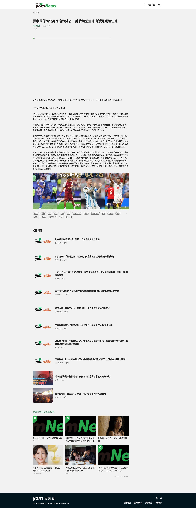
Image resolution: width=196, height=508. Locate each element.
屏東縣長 (68, 217)
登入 (160, 5)
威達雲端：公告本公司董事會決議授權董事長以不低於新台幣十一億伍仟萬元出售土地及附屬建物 (79, 440)
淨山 (49, 213)
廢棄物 (44, 217)
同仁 (55, 213)
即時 (38, 13)
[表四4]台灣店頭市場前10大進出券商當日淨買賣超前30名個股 (113, 469)
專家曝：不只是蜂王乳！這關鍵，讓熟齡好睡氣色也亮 (47, 469)
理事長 (110, 213)
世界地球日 (95, 213)
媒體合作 (158, 503)
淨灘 (68, 213)
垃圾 (43, 213)
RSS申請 (151, 5)
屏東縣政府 (77, 213)
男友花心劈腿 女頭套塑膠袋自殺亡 (47, 440)
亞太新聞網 (36, 26)
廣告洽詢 (148, 503)
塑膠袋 (36, 217)
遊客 (118, 213)
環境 (86, 213)
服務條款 (127, 503)
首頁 (34, 13)
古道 (62, 213)
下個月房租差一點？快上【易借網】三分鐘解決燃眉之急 (80, 469)
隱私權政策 (138, 503)
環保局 (36, 213)
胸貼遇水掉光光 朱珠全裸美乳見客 (112, 440)
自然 (103, 213)
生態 (60, 217)
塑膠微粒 (53, 217)
